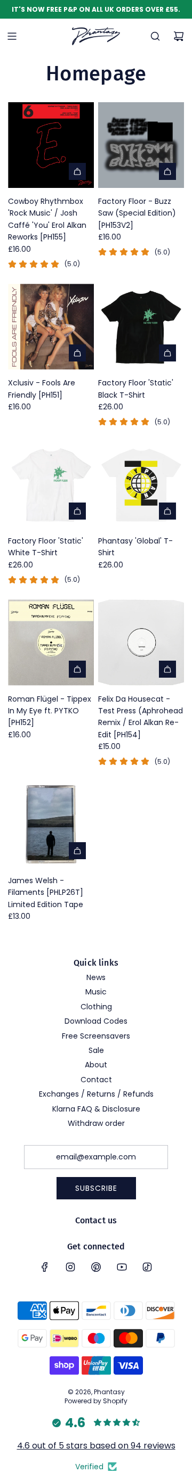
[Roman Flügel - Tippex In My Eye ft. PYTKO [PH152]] (51, 642)
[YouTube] (121, 1267)
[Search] (155, 36)
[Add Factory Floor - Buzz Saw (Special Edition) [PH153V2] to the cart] (167, 171)
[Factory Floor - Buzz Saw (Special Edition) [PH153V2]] (141, 145)
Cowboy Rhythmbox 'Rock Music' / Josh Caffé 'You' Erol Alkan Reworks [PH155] (47, 219)
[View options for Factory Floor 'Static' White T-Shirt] (77, 511)
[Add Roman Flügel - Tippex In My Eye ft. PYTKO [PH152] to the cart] (77, 669)
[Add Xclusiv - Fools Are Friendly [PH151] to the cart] (77, 352)
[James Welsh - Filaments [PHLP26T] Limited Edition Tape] (51, 824)
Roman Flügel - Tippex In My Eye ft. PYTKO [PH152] (49, 711)
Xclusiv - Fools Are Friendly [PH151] (41, 388)
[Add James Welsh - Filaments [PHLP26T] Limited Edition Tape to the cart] (77, 850)
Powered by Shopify (96, 1400)
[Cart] (178, 36)
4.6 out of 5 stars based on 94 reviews (96, 1445)
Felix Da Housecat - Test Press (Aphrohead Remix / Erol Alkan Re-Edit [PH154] (140, 717)
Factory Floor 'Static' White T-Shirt (45, 547)
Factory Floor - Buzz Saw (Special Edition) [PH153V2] (137, 213)
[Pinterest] (96, 1267)
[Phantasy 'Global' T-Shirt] (141, 485)
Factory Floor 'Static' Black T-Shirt (135, 388)
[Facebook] (45, 1267)
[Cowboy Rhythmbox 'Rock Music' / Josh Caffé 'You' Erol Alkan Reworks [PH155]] (51, 145)
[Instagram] (70, 1267)
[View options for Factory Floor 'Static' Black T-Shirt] (167, 352)
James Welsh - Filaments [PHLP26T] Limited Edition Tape (45, 892)
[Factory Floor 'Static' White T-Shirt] (51, 485)
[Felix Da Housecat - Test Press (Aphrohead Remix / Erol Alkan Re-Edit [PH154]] (141, 642)
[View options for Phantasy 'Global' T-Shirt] (167, 511)
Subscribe (96, 1188)
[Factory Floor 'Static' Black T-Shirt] (141, 326)
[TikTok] (147, 1267)
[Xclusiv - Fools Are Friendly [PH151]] (51, 326)
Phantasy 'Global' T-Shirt (135, 547)
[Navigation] (11, 36)
